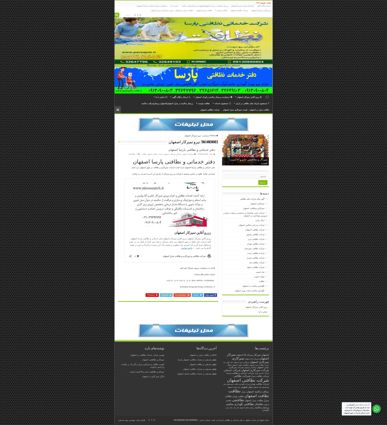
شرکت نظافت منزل (260, 376)
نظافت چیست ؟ (221, 10)
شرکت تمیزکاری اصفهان (255, 370)
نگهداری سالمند (234, 404)
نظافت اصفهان (256, 395)
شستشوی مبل (228, 384)
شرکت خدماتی (232, 370)
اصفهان (265, 354)
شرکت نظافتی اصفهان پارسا (190, 360)
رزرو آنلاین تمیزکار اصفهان (261, 10)
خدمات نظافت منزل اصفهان (259, 365)
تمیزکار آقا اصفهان (245, 355)
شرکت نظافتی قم (257, 262)
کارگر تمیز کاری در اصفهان (153, 376)
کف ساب (236, 408)
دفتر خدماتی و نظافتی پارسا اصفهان (191, 149)
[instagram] (135, 15)
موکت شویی (259, 276)
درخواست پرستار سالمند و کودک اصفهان (151, 6)
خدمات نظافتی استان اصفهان (189, 374)
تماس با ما (174, 6)
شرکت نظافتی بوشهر (255, 234)
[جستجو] (117, 15)
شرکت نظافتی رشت (256, 253)
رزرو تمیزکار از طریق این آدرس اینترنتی (157, 174)
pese (211, 154)
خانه (267, 97)
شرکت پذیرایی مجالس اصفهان (252, 225)
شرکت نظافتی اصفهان (239, 10)
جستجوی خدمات (221, 103)
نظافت (144, 154)
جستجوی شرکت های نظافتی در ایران (251, 103)
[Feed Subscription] (119, 142)
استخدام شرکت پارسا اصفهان (242, 6)
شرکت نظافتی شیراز (256, 258)
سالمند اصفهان (237, 365)
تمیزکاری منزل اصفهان (241, 362)
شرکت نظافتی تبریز (256, 239)
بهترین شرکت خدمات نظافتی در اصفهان (147, 355)
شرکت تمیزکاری (236, 367)
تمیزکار (257, 354)
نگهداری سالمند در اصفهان (253, 286)
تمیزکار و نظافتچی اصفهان (153, 360)
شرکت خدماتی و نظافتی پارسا (240, 373)
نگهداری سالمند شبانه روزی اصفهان (250, 290)
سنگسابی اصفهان (250, 367)
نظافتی (249, 404)
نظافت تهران (238, 396)
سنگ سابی (260, 220)
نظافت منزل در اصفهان (199, 355)
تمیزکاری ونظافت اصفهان (172, 154)
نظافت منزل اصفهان (204, 10)
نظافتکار (259, 404)
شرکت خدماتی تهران (261, 373)
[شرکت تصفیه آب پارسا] (193, 124)
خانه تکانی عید (228, 362)
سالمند (246, 365)
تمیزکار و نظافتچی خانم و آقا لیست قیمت (147, 372)
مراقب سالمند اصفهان (257, 391)
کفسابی (265, 410)
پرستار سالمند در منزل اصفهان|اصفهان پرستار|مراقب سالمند (204, 6)
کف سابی (228, 408)
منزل (243, 392)
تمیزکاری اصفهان (188, 154)
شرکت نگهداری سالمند (242, 384)
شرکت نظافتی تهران (256, 244)
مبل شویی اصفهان (234, 387)
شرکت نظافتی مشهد (256, 267)
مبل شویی (260, 272)
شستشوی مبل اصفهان (261, 387)
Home (213, 135)
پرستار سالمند (262, 407)
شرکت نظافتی (242, 375)
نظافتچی (238, 400)
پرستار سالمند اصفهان (246, 408)
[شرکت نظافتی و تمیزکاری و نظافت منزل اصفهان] (194, 36)
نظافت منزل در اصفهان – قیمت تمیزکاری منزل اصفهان (172, 10)
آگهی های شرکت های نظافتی (252, 199)
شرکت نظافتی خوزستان (254, 248)
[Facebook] (138, 15)
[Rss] (140, 15)
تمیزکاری (238, 358)
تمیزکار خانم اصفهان (252, 359)
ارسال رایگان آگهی (264, 6)
